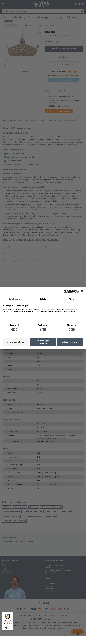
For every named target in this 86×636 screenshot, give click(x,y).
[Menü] (11, 613)
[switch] (7, 627)
